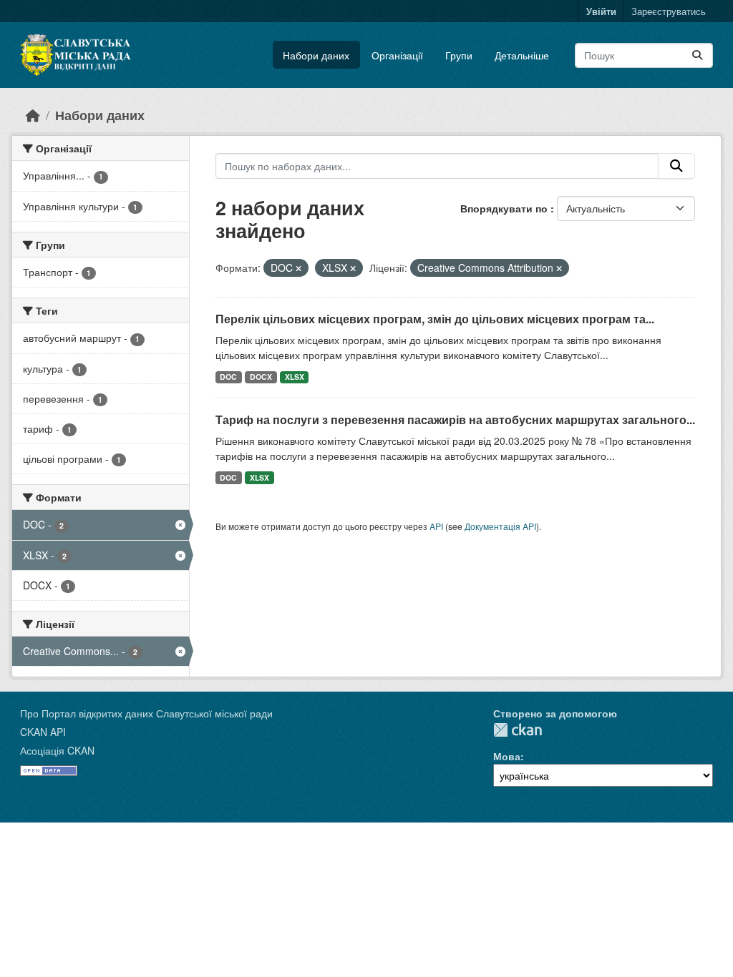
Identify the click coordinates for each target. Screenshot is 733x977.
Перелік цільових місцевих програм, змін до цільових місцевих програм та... (434, 318)
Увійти (601, 11)
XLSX (294, 376)
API (436, 526)
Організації (397, 55)
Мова (506, 756)
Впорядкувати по (505, 208)
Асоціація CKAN (57, 750)
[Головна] (33, 115)
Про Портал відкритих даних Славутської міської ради (146, 713)
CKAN (517, 729)
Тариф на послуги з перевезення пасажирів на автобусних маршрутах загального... (455, 419)
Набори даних (316, 55)
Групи (458, 55)
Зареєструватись (668, 11)
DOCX (261, 376)
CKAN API (43, 732)
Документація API (500, 526)
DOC (228, 376)
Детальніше (522, 55)
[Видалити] (298, 268)
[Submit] (697, 55)
